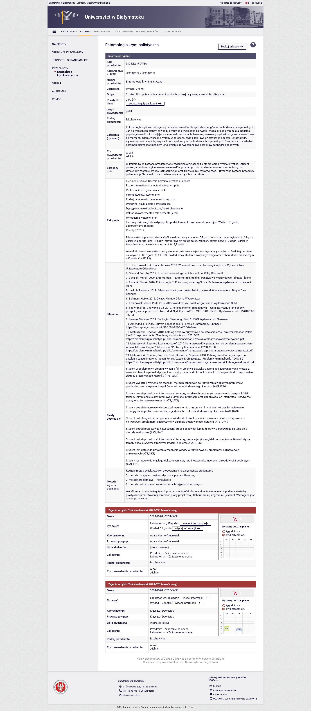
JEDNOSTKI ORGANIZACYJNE (70, 60)
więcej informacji (193, 523)
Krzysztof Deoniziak (162, 610)
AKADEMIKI (59, 91)
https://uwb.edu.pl (132, 695)
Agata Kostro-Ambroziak (165, 535)
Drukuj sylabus (230, 46)
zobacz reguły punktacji (143, 103)
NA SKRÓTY (59, 44)
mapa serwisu (220, 694)
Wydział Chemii (135, 88)
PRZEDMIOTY (60, 68)
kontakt (217, 686)
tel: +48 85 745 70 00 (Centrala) (138, 691)
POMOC (56, 99)
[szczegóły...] (241, 519)
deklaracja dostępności (224, 690)
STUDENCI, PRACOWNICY (67, 52)
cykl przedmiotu (235, 535)
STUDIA (56, 83)
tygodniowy (232, 531)
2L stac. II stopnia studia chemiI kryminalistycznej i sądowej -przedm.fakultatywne (175, 94)
